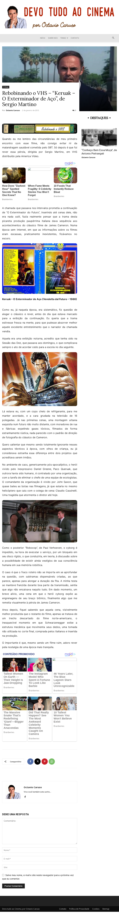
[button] (113, 37)
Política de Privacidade (79, 909)
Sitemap (105, 909)
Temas (63, 38)
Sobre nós (52, 38)
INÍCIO (42, 38)
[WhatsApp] (52, 761)
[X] (37, 761)
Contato (75, 38)
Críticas (5, 87)
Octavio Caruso (13, 110)
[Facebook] (30, 761)
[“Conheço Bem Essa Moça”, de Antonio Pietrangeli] (99, 137)
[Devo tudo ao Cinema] (59, 17)
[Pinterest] (45, 761)
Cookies (95, 909)
